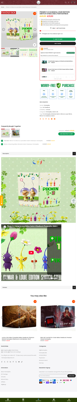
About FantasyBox (6, 371)
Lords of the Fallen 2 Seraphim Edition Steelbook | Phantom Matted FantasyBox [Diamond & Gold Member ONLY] (18, 338)
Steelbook (48, 116)
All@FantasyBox (43, 350)
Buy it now (58, 43)
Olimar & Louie (64, 114)
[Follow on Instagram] (7, 362)
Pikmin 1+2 (42, 116)
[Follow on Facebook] (1, 362)
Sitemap (41, 363)
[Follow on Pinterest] (13, 362)
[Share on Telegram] (51, 119)
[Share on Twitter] (43, 119)
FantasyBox (47, 105)
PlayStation (42, 358)
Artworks (3, 377)
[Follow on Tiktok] (21, 362)
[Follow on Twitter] (4, 362)
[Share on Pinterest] (46, 119)
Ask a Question (44, 102)
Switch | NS (55, 112)
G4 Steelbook (46, 107)
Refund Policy (4, 379)
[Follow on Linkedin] (10, 362)
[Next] (35, 29)
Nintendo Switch (55, 114)
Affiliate (3, 382)
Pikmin (70, 114)
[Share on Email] (54, 119)
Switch (53, 116)
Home (2, 7)
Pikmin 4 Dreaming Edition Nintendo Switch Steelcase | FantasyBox (21, 144)
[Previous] (3, 29)
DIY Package (4, 374)
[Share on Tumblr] (49, 119)
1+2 (43, 114)
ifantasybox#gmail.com (8, 357)
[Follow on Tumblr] (16, 362)
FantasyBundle (43, 352)
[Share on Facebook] (40, 119)
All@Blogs (3, 384)
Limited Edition (43, 355)
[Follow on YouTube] (19, 362)
